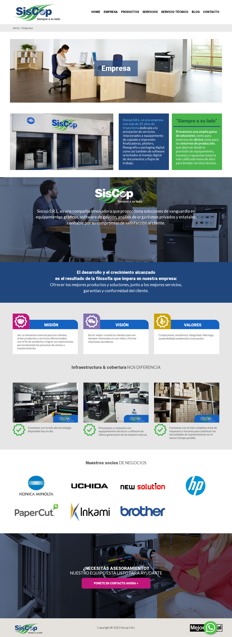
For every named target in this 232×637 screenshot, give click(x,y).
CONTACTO (211, 12)
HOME (95, 12)
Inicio (16, 28)
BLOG (196, 12)
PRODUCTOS (130, 12)
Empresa (27, 28)
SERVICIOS (150, 12)
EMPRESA (111, 12)
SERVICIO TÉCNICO (174, 12)
